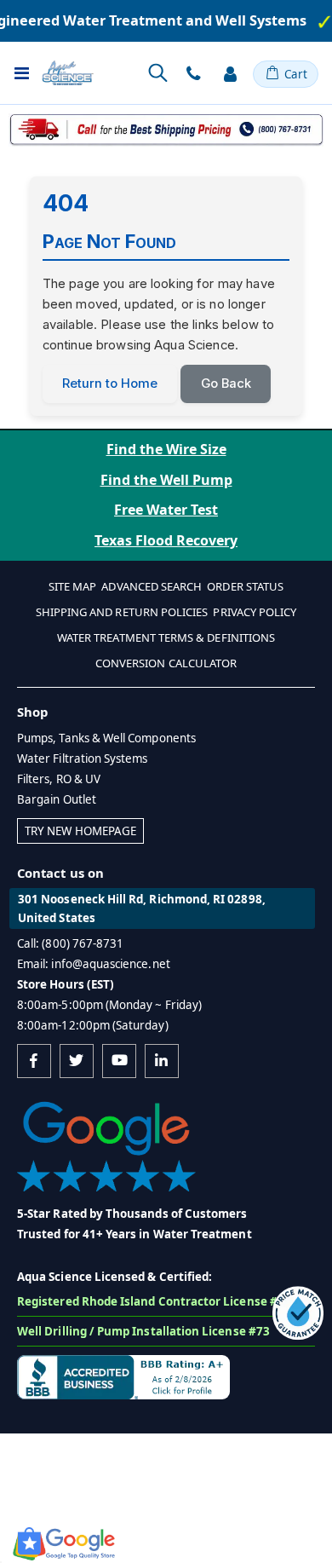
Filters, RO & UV (58, 779)
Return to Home (109, 383)
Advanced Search (151, 586)
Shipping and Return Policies (122, 612)
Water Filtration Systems (82, 758)
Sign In (230, 74)
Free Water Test (166, 509)
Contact (193, 74)
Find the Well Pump (166, 479)
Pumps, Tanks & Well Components (106, 738)
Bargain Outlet (56, 799)
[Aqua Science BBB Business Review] (123, 1375)
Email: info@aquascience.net (93, 964)
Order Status (245, 586)
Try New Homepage (80, 831)
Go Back (226, 383)
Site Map (73, 586)
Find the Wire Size (166, 449)
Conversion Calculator (166, 663)
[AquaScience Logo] (67, 73)
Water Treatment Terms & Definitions (166, 637)
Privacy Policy (254, 612)
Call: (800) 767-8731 (70, 943)
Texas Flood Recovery (166, 540)
